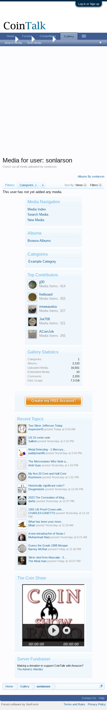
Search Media (38, 214)
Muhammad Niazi (39, 537)
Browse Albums (39, 241)
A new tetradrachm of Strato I (46, 533)
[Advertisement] (53, 103)
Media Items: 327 (52, 311)
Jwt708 (44, 319)
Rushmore (35, 477)
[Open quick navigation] (101, 686)
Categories (28, 185)
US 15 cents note (39, 437)
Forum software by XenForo (20, 704)
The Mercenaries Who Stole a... (48, 461)
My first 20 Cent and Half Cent (47, 473)
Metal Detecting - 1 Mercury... (46, 449)
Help (101, 698)
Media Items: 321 (52, 323)
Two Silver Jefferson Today (45, 425)
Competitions (48, 36)
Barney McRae (37, 549)
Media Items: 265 (52, 336)
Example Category (42, 261)
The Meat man (37, 561)
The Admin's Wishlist (30, 669)
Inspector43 (35, 429)
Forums (27, 36)
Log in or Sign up (88, 3)
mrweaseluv (48, 307)
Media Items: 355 (52, 299)
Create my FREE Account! (53, 401)
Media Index (37, 209)
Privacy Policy (97, 704)
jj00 (41, 282)
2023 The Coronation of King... (47, 497)
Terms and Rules (74, 704)
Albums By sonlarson (91, 176)
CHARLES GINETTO (41, 513)
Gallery (69, 36)
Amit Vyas (34, 465)
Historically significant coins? (46, 485)
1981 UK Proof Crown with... (46, 509)
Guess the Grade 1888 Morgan (48, 545)
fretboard (45, 294)
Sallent (32, 441)
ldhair (31, 525)
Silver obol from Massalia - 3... (47, 557)
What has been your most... (45, 521)
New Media (36, 220)
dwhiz (32, 501)
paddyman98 (36, 453)
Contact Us (89, 698)
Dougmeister (36, 489)
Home (10, 36)
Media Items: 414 (52, 286)
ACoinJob (46, 331)
